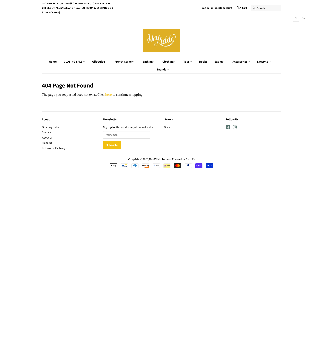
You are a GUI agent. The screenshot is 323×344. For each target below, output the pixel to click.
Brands (162, 69)
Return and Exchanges (54, 148)
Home (53, 62)
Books (203, 62)
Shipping (47, 143)
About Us (47, 137)
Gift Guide (98, 62)
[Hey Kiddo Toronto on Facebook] (228, 128)
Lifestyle (263, 62)
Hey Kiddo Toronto (160, 159)
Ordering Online (51, 127)
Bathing (147, 62)
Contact (46, 132)
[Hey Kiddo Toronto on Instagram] (235, 128)
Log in (205, 8)
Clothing (168, 62)
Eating (218, 62)
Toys (186, 62)
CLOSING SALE (73, 62)
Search (168, 127)
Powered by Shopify (183, 159)
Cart (244, 8)
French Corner (124, 62)
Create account (223, 8)
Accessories (240, 62)
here (108, 94)
